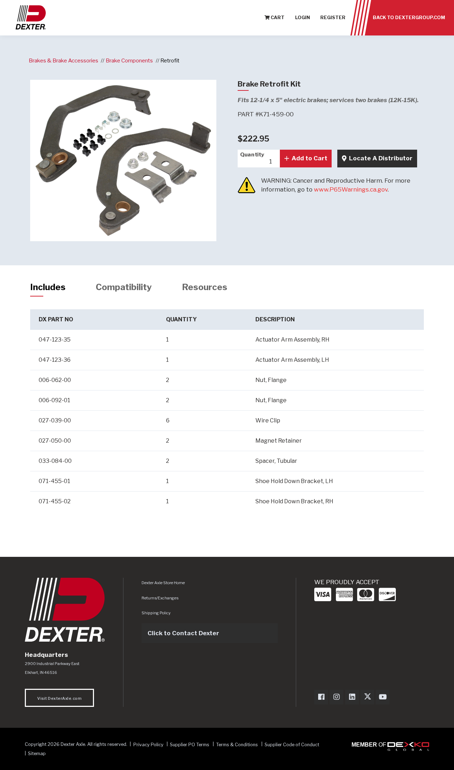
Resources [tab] (204, 287)
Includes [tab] (48, 287)
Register (332, 17)
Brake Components (129, 60)
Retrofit (169, 60)
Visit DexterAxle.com (59, 698)
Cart (277, 17)
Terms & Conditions (237, 744)
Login (302, 17)
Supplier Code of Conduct (292, 744)
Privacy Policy (148, 744)
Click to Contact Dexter (183, 633)
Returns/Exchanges (160, 597)
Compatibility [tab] (124, 287)
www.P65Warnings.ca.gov (351, 189)
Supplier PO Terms (189, 744)
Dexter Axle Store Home (163, 582)
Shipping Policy (156, 612)
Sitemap (37, 753)
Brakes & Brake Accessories (63, 60)
